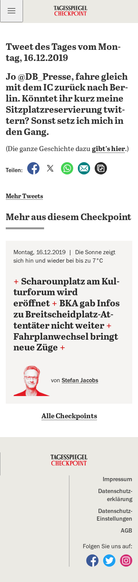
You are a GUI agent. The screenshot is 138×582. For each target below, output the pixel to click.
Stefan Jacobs (80, 380)
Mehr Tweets (24, 196)
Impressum (117, 479)
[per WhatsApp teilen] (68, 168)
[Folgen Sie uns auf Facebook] (93, 560)
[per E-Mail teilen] (85, 168)
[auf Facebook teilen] (34, 168)
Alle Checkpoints (69, 416)
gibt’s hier (108, 149)
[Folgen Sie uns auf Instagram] (126, 560)
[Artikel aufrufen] (101, 168)
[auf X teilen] (51, 168)
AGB (126, 531)
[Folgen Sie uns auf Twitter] (110, 560)
